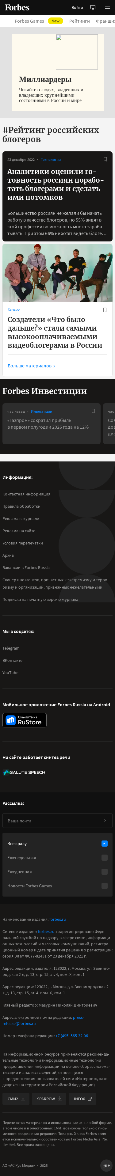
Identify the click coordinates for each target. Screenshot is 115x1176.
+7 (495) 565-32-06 (72, 1035)
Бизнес (14, 310)
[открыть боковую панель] (93, 7)
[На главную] (17, 7)
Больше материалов (30, 365)
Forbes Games (37, 21)
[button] (108, 7)
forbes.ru (57, 919)
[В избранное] (105, 159)
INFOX (79, 1099)
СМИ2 (13, 1099)
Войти (77, 7)
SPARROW (46, 1099)
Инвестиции (41, 411)
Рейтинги (79, 21)
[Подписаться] (105, 820)
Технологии (51, 159)
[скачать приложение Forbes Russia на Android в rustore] (24, 720)
